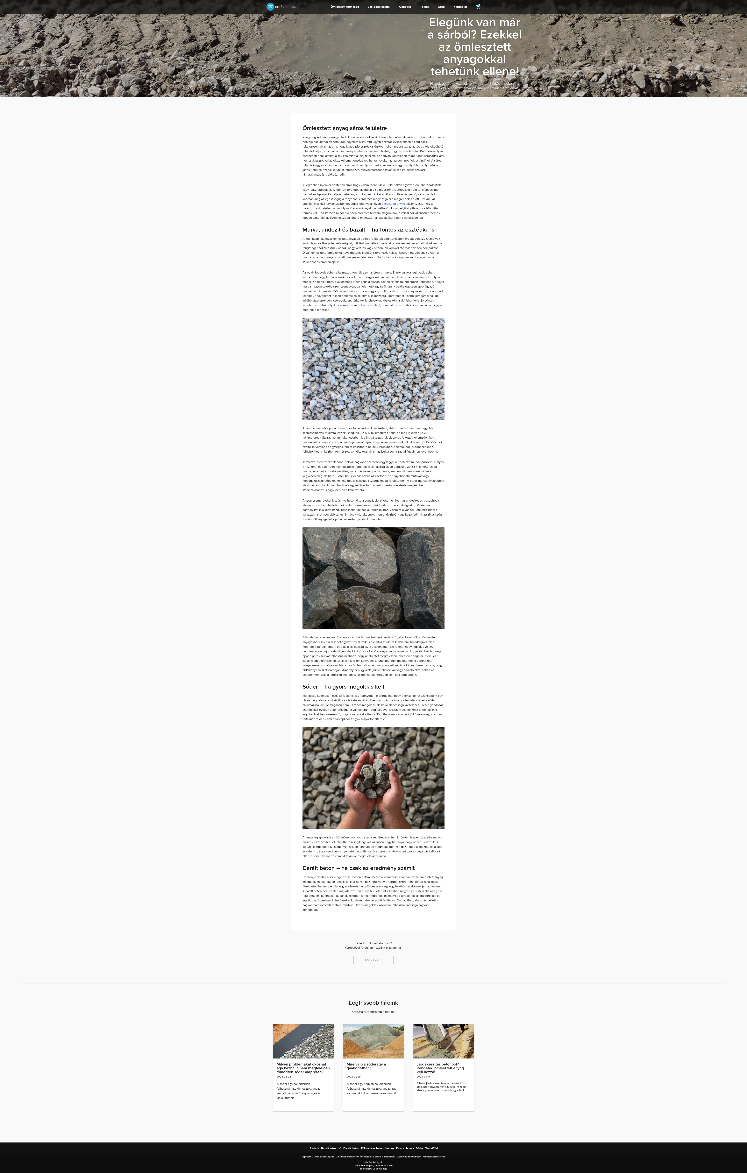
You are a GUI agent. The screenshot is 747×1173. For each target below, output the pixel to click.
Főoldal (318, 92)
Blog (441, 7)
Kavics (400, 1148)
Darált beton (351, 1148)
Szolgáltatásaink (379, 7)
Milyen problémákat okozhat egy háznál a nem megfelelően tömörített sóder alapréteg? (303, 1068)
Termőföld (431, 1148)
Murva (410, 1148)
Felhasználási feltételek (434, 1157)
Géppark (405, 7)
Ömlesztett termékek (345, 7)
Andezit (314, 1148)
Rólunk (425, 7)
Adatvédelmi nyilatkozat (409, 1157)
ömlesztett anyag (393, 204)
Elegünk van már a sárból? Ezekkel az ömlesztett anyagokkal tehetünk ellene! (384, 92)
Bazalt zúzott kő (331, 1148)
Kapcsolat (460, 7)
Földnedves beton (372, 1148)
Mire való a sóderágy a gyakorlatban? (366, 1066)
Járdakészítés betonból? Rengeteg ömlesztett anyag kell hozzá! (440, 1068)
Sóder (419, 1148)
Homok (389, 1148)
